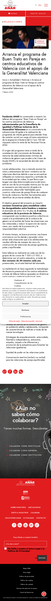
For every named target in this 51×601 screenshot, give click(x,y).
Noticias (25, 79)
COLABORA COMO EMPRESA (23, 450)
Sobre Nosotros (18, 507)
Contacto (41, 518)
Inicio (4, 79)
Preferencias (25, 316)
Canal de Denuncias (26, 592)
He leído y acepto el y (26, 549)
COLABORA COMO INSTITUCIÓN (25, 455)
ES (40, 5)
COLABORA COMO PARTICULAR (24, 446)
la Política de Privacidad (26, 550)
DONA (14, 13)
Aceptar (25, 303)
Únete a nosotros (19, 512)
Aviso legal (39, 321)
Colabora (35, 512)
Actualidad (14, 79)
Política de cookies (14, 321)
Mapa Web (26, 568)
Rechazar (25, 310)
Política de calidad (27, 584)
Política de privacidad (27, 321)
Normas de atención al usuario (26, 588)
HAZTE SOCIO (38, 13)
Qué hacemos (34, 507)
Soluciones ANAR (13, 518)
